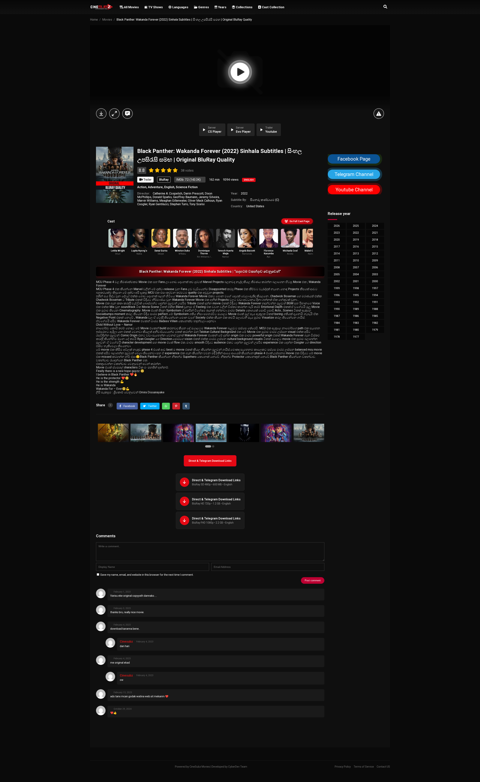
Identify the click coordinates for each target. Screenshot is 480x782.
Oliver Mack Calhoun (201, 200)
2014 (337, 253)
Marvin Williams (147, 200)
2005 (337, 274)
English (249, 180)
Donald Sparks (162, 197)
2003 (375, 274)
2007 (356, 267)
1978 (337, 336)
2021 (375, 232)
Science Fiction (187, 187)
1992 (356, 302)
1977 (356, 336)
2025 (356, 225)
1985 (375, 315)
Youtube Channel (353, 189)
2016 (356, 246)
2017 (337, 246)
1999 (337, 288)
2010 (356, 260)
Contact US (383, 766)
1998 (356, 288)
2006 (375, 267)
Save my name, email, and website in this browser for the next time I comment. (147, 574)
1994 (375, 295)
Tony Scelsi (197, 204)
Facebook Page (354, 159)
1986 (356, 315)
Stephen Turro (179, 204)
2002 (337, 281)
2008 (337, 267)
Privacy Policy (343, 766)
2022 (244, 193)
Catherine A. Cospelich (167, 193)
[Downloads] (101, 113)
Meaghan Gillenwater (173, 200)
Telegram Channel (353, 174)
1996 (337, 295)
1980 (356, 329)
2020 (337, 239)
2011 (337, 260)
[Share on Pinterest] (176, 406)
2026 (337, 225)
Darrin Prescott (193, 193)
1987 (337, 315)
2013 (356, 253)
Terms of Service (364, 766)
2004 (356, 274)
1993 (337, 302)
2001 (356, 281)
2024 (375, 225)
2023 (337, 232)
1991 (375, 302)
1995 (356, 295)
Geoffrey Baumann (185, 197)
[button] (208, 446)
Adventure (155, 187)
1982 (375, 322)
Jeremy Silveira (209, 197)
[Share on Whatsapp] (166, 406)
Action (141, 187)
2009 (375, 260)
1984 (337, 322)
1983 (356, 322)
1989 (356, 309)
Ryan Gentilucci (159, 204)
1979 (375, 329)
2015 (375, 246)
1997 (375, 288)
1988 (375, 309)
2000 (375, 281)
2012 (375, 253)
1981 (337, 329)
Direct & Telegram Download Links (210, 460)
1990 (337, 309)
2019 (356, 239)
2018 (375, 239)
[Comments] (127, 113)
